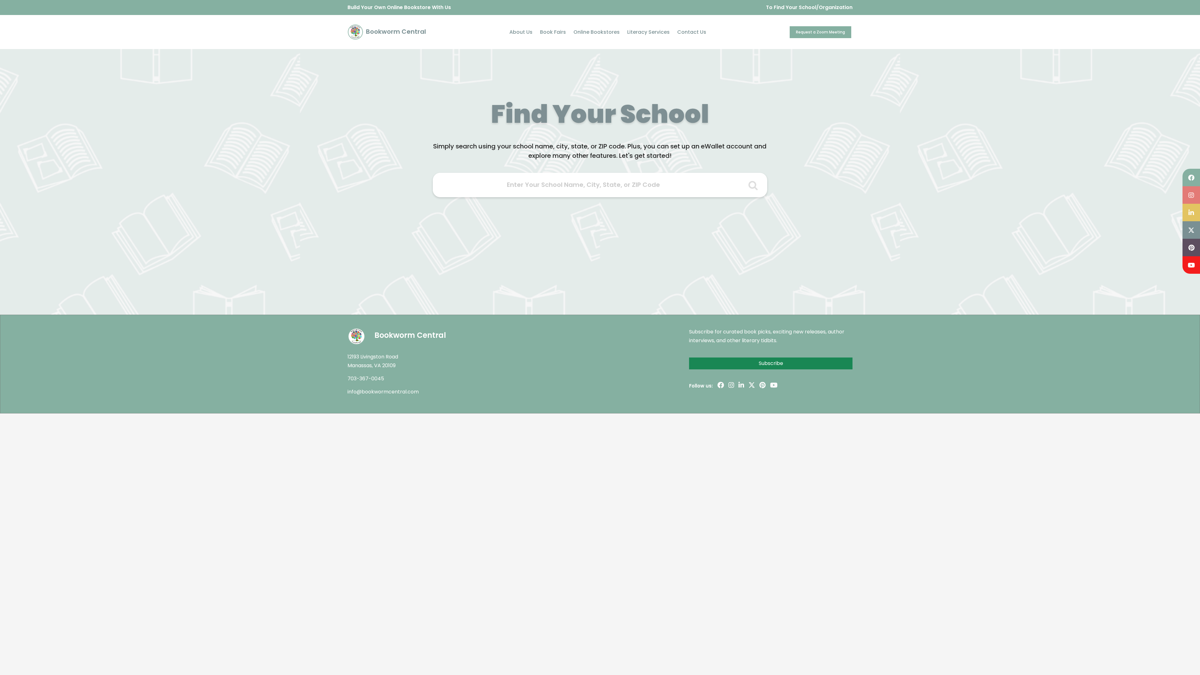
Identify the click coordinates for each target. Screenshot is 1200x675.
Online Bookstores (596, 32)
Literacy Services (648, 32)
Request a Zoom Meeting (820, 32)
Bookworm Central (395, 31)
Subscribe (771, 363)
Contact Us (691, 32)
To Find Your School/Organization (809, 7)
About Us (520, 32)
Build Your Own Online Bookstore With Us (399, 7)
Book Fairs (553, 32)
